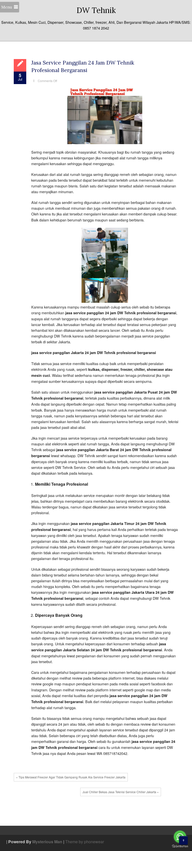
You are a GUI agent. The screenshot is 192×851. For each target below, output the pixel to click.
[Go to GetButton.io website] (180, 846)
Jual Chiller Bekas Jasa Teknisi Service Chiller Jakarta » (120, 792)
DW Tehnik (96, 10)
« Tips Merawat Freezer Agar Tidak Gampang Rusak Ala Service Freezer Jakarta (71, 777)
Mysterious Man (47, 841)
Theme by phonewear (84, 841)
